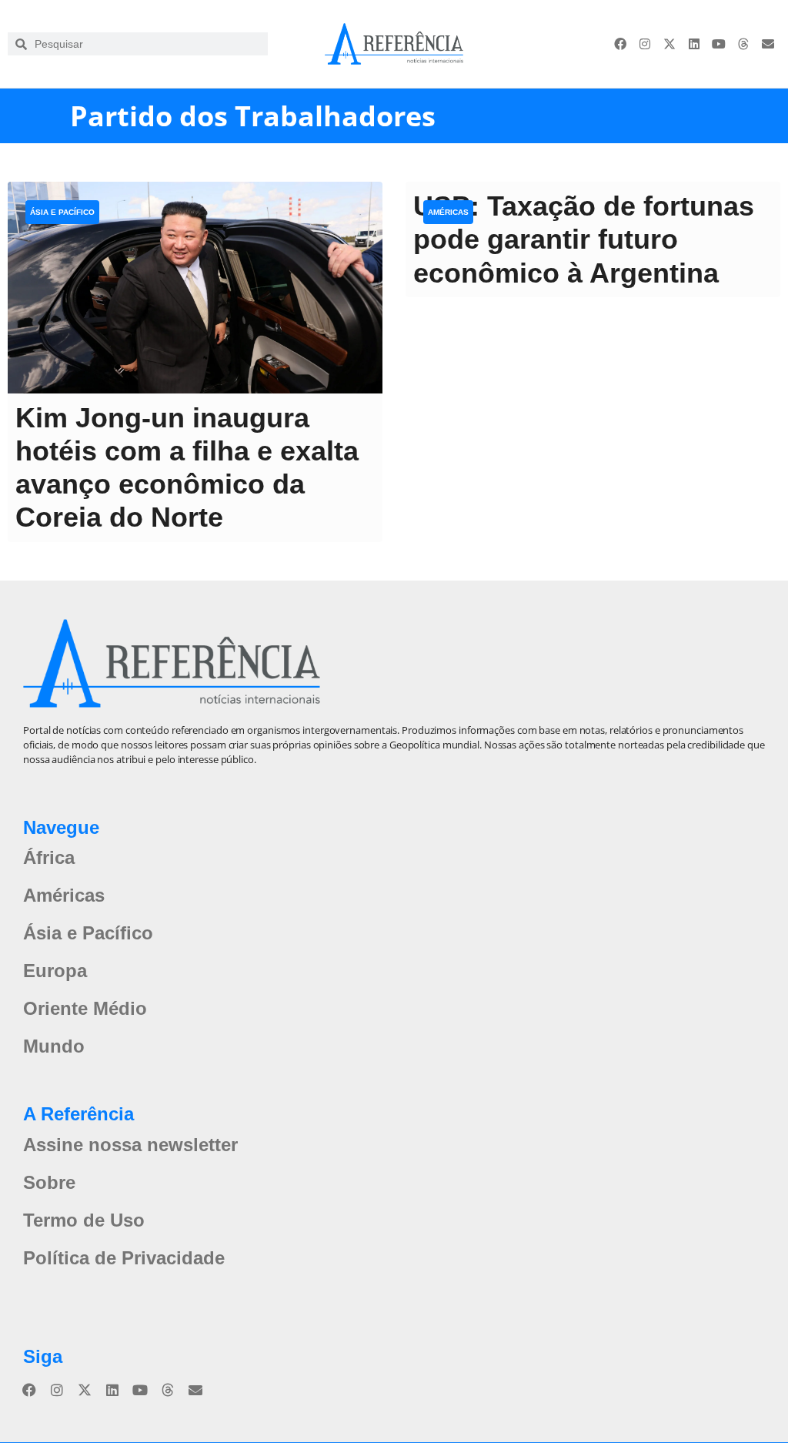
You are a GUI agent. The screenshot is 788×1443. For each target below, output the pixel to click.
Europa (55, 970)
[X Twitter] (669, 44)
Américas (448, 212)
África (49, 857)
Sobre (49, 1182)
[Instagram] (645, 44)
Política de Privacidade (124, 1257)
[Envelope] (768, 44)
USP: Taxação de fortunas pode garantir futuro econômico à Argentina (583, 239)
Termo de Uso (84, 1220)
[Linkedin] (694, 44)
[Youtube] (718, 44)
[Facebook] (620, 44)
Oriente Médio (85, 1008)
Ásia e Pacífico (62, 212)
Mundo (54, 1046)
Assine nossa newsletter (130, 1144)
